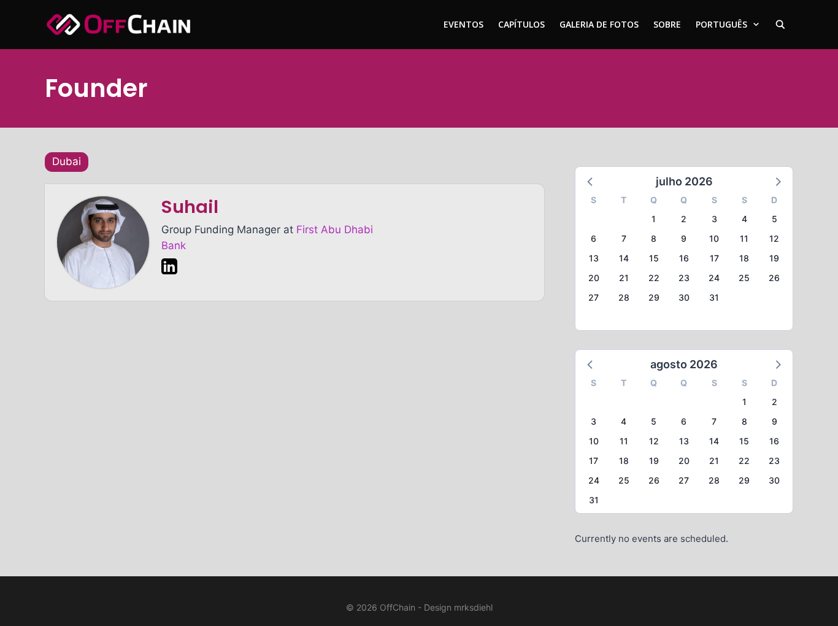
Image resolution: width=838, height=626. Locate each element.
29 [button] (653, 297)
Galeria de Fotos (599, 24)
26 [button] (774, 277)
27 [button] (593, 297)
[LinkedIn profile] (169, 268)
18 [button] (744, 258)
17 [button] (714, 258)
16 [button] (684, 258)
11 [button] (744, 238)
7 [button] (623, 238)
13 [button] (594, 258)
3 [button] (714, 219)
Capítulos (521, 24)
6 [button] (593, 238)
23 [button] (684, 277)
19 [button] (774, 258)
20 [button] (593, 277)
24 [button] (714, 277)
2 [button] (683, 219)
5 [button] (774, 219)
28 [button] (623, 297)
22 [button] (653, 277)
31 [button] (714, 297)
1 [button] (654, 219)
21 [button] (624, 277)
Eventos (463, 24)
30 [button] (684, 297)
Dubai (66, 161)
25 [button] (744, 277)
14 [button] (624, 258)
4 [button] (744, 219)
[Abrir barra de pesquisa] (780, 24)
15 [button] (654, 258)
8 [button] (653, 238)
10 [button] (714, 238)
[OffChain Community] (118, 24)
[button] (591, 181)
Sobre (667, 24)
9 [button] (683, 238)
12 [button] (774, 238)
